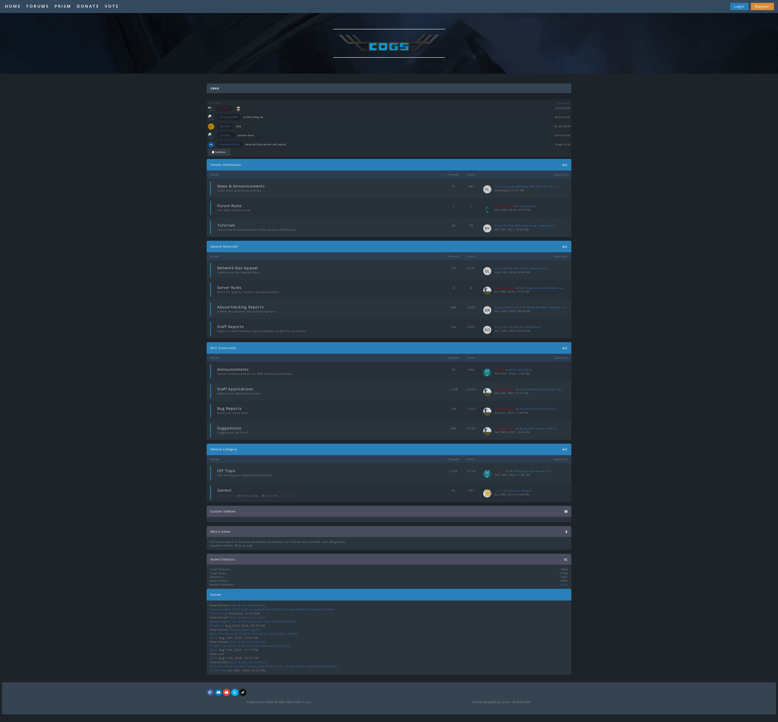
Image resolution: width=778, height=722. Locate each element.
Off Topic (226, 470)
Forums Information (225, 165)
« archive (563, 103)
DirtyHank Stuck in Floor (537, 409)
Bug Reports (229, 408)
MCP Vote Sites (520, 370)
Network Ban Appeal (237, 267)
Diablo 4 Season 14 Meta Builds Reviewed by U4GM (250, 646)
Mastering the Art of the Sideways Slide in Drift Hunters (253, 621)
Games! (224, 490)
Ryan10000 (502, 225)
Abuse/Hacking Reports (240, 307)
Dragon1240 (229, 117)
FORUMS (37, 6)
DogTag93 (502, 327)
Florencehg (503, 186)
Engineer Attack (520, 490)
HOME (13, 6)
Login (739, 6)
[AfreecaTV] (210, 692)
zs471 (499, 490)
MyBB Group (302, 702)
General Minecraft (224, 246)
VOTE (112, 6)
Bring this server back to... (539, 428)
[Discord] (218, 692)
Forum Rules (229, 205)
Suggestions (229, 428)
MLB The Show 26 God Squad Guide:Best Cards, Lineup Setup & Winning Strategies (274, 666)
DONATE (88, 6)
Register (762, 6)
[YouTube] (226, 692)
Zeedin (506, 702)
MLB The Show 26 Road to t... (528, 268)
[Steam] (243, 692)
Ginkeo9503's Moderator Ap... (541, 389)
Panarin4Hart (229, 144)
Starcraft (271, 495)
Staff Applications (235, 389)
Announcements (233, 369)
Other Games (249, 495)
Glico (498, 268)
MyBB (269, 702)
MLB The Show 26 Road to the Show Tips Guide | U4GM (253, 634)
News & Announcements (241, 186)
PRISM (63, 6)
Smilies (220, 152)
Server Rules (229, 287)
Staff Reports (230, 326)
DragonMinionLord (508, 307)
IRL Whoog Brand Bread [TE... (531, 471)
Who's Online (221, 532)
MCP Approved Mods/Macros (541, 288)
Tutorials (226, 225)
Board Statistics (223, 559)
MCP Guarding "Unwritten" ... (537, 225)
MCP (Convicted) (223, 348)
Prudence (217, 625)
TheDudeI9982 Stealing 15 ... (547, 307)
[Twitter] (234, 692)
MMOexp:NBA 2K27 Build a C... (537, 186)
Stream (215, 594)
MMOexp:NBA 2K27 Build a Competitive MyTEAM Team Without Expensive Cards (272, 609)
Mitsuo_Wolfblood (527, 327)
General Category (223, 449)
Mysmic (225, 126)
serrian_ (226, 135)
